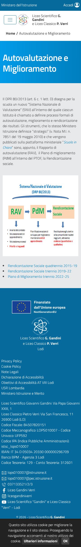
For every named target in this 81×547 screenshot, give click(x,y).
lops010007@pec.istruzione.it (29, 478)
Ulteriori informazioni (40, 541)
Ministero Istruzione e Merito (22, 393)
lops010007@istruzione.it (27, 472)
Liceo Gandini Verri (21, 490)
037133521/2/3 (20, 484)
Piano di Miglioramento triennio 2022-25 (38, 276)
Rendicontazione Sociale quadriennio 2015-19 (42, 265)
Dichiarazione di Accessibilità (22, 377)
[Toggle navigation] (10, 19)
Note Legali (9, 371)
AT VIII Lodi (45, 382)
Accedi (68, 5)
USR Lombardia (12, 388)
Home (10, 33)
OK (65, 541)
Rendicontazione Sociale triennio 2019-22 (39, 271)
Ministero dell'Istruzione (19, 5)
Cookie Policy (11, 366)
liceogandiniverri (19, 495)
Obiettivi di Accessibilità (18, 382)
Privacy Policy (11, 361)
